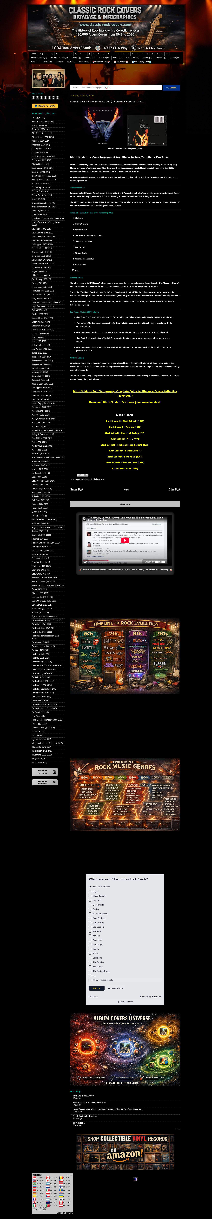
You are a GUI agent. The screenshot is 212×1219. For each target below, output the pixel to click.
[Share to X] (82, 475)
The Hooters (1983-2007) (42, 662)
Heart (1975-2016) (39, 341)
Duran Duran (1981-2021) (42, 268)
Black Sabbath (86, 479)
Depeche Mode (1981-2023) (43, 248)
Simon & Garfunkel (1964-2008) (44, 578)
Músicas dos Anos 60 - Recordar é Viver (89, 1103)
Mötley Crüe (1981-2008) (42, 446)
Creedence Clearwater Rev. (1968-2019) (48, 218)
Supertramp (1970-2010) (42, 609)
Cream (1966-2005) (39, 215)
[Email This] (78, 475)
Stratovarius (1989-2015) (42, 605)
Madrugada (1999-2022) (41, 407)
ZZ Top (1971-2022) (39, 763)
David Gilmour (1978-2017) (42, 233)
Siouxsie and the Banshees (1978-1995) (48, 585)
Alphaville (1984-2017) (40, 141)
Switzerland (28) (132, 58)
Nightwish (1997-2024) (41, 465)
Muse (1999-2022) (39, 450)
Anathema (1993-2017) (41, 145)
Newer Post (76, 489)
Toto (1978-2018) (38, 716)
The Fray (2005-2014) (40, 658)
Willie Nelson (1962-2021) (42, 751)
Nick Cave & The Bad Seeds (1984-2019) (48, 458)
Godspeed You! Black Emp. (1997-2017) (47, 302)
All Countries (84, 62)
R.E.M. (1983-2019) (39, 516)
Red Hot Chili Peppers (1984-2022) (46, 543)
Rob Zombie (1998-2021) (41, 547)
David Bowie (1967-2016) (41, 229)
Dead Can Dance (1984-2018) (43, 237)
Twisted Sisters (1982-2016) (43, 728)
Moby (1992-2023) (39, 442)
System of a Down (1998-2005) (44, 616)
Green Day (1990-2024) (41, 322)
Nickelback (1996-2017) (41, 461)
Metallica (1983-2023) (40, 426)
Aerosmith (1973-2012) (41, 129)
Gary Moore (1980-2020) (42, 299)
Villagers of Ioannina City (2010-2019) (47, 743)
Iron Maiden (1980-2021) (42, 349)
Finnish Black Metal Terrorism (85, 1116)
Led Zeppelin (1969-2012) (42, 388)
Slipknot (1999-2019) (40, 593)
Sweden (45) (161, 58)
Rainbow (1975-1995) (40, 531)
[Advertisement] (114, 74)
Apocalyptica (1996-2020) (42, 149)
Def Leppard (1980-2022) (42, 244)
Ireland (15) (117, 58)
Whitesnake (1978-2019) (41, 747)
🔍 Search (171, 88)
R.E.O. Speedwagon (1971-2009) (44, 519)
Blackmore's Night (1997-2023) (44, 176)
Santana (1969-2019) (40, 558)
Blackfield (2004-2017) (41, 172)
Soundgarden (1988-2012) (42, 597)
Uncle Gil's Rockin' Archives (83, 1096)
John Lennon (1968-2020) (42, 361)
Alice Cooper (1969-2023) (42, 133)
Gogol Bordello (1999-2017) (43, 306)
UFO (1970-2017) (38, 735)
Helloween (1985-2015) (41, 345)
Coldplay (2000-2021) (40, 211)
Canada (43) (76, 58)
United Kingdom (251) (59, 58)
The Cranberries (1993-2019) (43, 646)
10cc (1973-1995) (38, 118)
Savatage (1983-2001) (41, 562)
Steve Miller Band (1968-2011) (44, 601)
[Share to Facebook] (85, 475)
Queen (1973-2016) (39, 512)
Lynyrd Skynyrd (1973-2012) (43, 403)
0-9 (41, 54)
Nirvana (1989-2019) (40, 469)
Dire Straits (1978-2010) (42, 252)
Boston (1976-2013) (39, 199)
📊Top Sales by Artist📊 (141, 62)
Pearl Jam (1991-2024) (41, 492)
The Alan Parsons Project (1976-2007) (47, 620)
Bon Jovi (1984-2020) (40, 191)
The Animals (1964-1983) (41, 624)
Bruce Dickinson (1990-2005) (43, 203)
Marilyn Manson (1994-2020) (43, 419)
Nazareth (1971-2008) (41, 454)
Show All (177, 1129)
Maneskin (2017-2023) (41, 411)
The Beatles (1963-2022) (42, 632)
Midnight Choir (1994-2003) (43, 434)
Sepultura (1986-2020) (41, 574)
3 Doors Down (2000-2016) (43, 121)
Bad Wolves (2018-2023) (42, 160)
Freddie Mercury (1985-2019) (43, 295)
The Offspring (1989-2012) (42, 673)
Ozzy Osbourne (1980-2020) (43, 481)
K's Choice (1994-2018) (41, 368)
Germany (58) (90, 58)
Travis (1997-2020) (39, 724)
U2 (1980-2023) (38, 731)
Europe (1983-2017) (39, 283)
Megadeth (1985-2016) (41, 423)
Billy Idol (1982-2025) (40, 164)
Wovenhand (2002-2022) (42, 755)
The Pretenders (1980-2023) (43, 681)
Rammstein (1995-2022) (41, 535)
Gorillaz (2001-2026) (40, 314)
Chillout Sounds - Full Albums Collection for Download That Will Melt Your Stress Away (108, 1109)
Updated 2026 (99, 479)
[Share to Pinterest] (87, 475)
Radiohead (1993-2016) (41, 523)
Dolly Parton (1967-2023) (42, 260)
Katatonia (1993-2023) (41, 376)
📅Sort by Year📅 (121, 62)
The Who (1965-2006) (40, 712)
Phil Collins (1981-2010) (41, 496)
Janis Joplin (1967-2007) (41, 357)
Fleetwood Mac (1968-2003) (43, 291)
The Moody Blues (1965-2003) (44, 670)
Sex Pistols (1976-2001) (41, 566)
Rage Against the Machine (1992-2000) (48, 527)
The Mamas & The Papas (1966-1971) (46, 666)
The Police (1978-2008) (41, 677)
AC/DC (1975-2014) (39, 125)
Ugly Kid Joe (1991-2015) (42, 739)
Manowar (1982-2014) (40, 415)
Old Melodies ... (79, 1123)
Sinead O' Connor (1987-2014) (43, 582)
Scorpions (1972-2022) (41, 570)
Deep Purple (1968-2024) (42, 240)
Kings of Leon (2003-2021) (42, 384)
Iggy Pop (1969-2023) (40, 333)
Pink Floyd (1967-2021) (41, 500)
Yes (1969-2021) (38, 759)
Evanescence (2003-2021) (42, 287)
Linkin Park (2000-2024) (42, 395)
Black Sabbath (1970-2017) (42, 168)
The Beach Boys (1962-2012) (43, 628)
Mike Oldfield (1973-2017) (42, 438)
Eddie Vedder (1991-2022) (42, 275)
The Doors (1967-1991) (41, 654)
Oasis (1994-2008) (39, 477)
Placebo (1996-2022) (40, 504)
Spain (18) (48, 62)
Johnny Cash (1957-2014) (42, 365)
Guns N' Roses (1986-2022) (43, 330)
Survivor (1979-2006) (40, 613)
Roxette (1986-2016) (40, 554)
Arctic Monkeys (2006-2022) (43, 156)
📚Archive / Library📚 (101, 62)
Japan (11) (71, 62)
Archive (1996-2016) (40, 153)
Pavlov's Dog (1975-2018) (42, 489)
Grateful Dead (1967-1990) (42, 318)
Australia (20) (104, 58)
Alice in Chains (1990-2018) (43, 137)
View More (125, 504)
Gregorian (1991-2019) (41, 326)
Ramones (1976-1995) (40, 539)
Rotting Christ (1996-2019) (42, 551)
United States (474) (39, 58)
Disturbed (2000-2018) (41, 256)
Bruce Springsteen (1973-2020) (44, 207)
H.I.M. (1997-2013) (39, 337)
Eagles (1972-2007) (39, 271)
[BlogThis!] (80, 475)
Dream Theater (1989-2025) (43, 264)
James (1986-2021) (39, 353)
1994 (78, 479)
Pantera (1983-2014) (40, 485)
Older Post (174, 489)
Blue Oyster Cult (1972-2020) (44, 180)
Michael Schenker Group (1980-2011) (47, 430)
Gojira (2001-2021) (39, 310)
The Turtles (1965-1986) (41, 697)
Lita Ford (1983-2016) (40, 399)
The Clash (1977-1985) (40, 642)
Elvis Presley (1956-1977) (42, 279)
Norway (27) (174, 58)
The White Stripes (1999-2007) (44, 708)
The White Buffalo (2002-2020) (44, 704)
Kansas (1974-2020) (40, 372)
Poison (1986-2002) (40, 508)
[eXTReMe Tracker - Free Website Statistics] (135, 1181)
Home (34, 54)
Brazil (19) (59, 62)
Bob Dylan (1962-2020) (41, 184)
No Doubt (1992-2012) (41, 473)
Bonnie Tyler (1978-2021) (42, 195)
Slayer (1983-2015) (39, 589)
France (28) (35, 62)
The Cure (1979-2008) (40, 650)
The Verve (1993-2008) (41, 700)
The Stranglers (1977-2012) (43, 693)
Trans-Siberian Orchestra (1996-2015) (47, 720)
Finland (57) (147, 58)
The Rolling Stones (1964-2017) (44, 689)
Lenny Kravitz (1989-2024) (42, 392)
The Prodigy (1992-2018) (42, 685)
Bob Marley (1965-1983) (41, 187)
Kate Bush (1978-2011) (41, 380)
